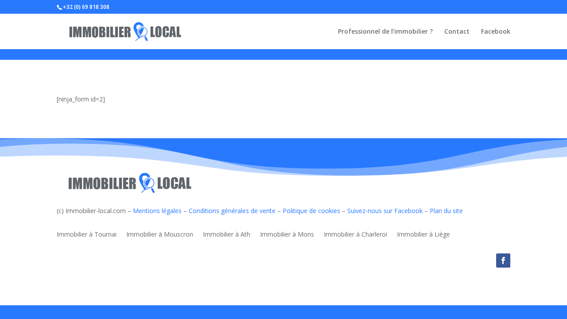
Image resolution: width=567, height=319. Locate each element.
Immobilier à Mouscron (159, 234)
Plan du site (446, 210)
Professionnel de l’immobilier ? (385, 31)
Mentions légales (157, 210)
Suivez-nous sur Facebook (385, 210)
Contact (457, 31)
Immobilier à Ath (226, 234)
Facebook (495, 31)
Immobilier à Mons (287, 234)
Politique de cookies (311, 210)
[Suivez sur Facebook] (503, 260)
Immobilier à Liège (423, 234)
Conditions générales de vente (232, 210)
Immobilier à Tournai (87, 234)
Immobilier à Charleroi (355, 234)
